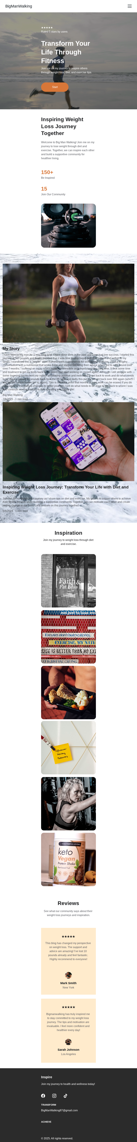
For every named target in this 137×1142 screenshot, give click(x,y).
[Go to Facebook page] (43, 1096)
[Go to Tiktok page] (65, 1096)
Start (55, 87)
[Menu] (130, 6)
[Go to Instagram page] (54, 1096)
